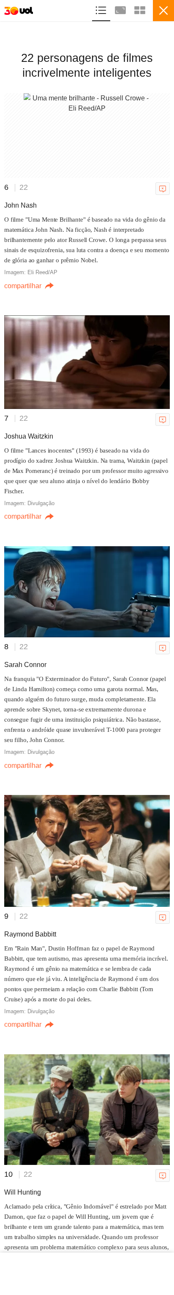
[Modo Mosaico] (140, 9)
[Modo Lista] (101, 9)
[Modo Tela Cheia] (121, 9)
